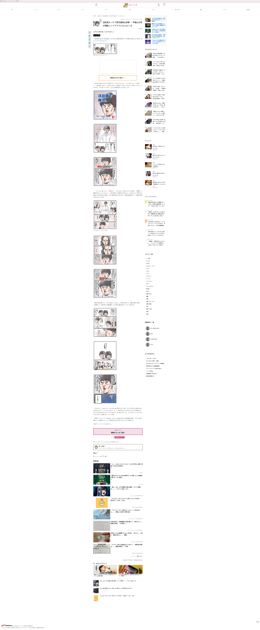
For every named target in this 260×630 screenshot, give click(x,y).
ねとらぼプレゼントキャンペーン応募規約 (154, 363)
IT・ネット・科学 (98, 456)
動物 (201, 9)
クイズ (82, 9)
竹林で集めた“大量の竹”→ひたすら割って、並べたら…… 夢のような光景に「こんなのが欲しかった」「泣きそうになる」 (159, 74)
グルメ (106, 9)
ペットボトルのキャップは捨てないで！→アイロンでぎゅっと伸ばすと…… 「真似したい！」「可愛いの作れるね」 (159, 131)
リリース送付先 (149, 371)
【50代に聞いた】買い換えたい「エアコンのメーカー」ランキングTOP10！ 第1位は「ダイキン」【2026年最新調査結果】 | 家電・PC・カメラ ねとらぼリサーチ (156, 225)
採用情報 (38, 627)
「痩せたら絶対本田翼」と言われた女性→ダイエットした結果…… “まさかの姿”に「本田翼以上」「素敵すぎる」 (159, 57)
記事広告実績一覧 (149, 376)
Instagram (108, 418)
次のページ (120, 437)
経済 (147, 311)
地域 (130, 9)
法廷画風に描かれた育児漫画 (101, 38)
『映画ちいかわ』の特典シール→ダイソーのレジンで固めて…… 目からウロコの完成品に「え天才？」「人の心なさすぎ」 (159, 115)
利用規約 (257, 621)
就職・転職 (148, 303)
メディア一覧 (3, 627)
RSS (31, 627)
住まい (153, 9)
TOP (12, 9)
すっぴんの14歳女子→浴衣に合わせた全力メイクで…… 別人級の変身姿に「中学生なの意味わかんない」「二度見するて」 (159, 98)
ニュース (35, 9)
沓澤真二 (141, 28)
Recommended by (134, 556)
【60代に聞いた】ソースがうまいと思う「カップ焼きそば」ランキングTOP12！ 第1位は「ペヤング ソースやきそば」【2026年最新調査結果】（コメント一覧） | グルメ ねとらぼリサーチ (157, 235)
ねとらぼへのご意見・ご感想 (152, 360)
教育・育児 (177, 9)
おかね (147, 263)
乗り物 (147, 288)
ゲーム (147, 273)
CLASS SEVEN (153, 339)
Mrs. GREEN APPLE (154, 328)
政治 (147, 306)
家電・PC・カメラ (150, 301)
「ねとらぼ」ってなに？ (151, 358)
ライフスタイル (149, 286)
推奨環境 (42, 627)
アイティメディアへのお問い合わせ (153, 368)
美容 (147, 314)
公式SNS (9, 627)
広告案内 (13, 627)
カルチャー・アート (150, 266)
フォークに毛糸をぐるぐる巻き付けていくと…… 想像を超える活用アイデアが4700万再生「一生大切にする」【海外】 (159, 82)
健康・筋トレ (149, 293)
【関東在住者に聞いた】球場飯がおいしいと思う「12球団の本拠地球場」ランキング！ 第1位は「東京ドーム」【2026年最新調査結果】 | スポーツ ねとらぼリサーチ (156, 206)
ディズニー (148, 276)
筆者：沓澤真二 (102, 446)
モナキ (151, 344)
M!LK (151, 333)
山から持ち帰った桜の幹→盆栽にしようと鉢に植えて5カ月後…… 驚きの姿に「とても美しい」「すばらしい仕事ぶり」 (159, 123)
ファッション (149, 281)
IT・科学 (148, 258)
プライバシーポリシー (25, 627)
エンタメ (59, 9)
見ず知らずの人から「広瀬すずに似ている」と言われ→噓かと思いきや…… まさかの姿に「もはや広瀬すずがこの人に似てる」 (159, 107)
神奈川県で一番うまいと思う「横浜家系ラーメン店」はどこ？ (159, 184)
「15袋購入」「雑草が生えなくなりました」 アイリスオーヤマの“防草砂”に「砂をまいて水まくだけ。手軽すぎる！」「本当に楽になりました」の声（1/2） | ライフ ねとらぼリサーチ (156, 245)
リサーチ (224, 9)
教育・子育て (149, 309)
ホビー (147, 283)
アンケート (148, 141)
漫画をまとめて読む (118, 432)
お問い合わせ (17, 627)
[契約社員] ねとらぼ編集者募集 (152, 366)
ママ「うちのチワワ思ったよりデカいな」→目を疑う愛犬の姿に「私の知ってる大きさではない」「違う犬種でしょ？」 (159, 65)
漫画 (106, 456)
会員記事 (248, 9)
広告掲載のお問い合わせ (151, 373)
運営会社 (34, 627)
